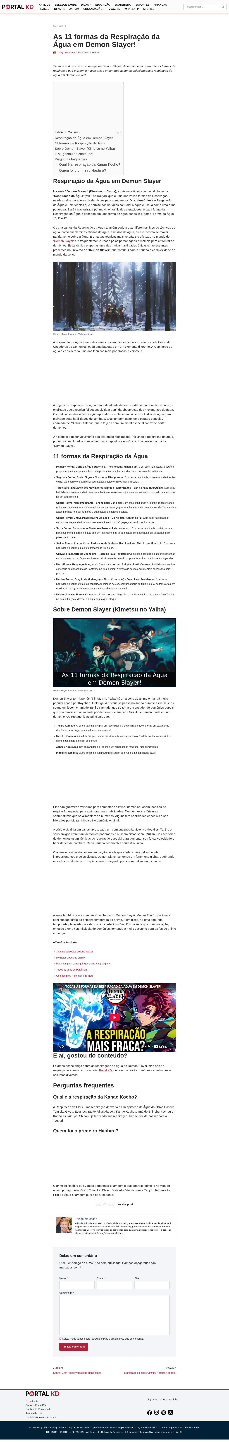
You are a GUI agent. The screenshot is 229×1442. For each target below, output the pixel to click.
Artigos (44, 4)
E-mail (101, 1278)
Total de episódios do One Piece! (74, 951)
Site (136, 1278)
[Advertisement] (87, 107)
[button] (90, 4)
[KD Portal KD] (17, 7)
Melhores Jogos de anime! (70, 957)
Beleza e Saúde (66, 4)
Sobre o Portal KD (36, 1405)
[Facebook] (149, 1414)
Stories (148, 9)
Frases (44, 9)
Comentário (66, 1293)
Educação (102, 4)
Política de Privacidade (38, 1409)
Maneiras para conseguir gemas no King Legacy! (83, 963)
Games (62, 25)
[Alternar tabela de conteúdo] (116, 132)
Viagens (114, 9)
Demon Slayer (63, 241)
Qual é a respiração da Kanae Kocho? (89, 164)
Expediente (32, 1401)
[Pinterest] (163, 1414)
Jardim (74, 9)
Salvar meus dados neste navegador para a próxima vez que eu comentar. (103, 1338)
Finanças (160, 4)
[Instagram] (156, 1414)
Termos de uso (34, 1413)
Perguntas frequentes (71, 159)
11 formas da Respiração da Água (80, 143)
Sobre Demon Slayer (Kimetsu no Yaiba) (85, 148)
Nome (63, 1278)
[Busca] (223, 7)
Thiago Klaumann (66, 52)
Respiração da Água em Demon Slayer (84, 138)
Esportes (142, 4)
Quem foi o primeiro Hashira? (82, 170)
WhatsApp (131, 9)
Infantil (59, 9)
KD (54, 25)
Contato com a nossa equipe (41, 1417)
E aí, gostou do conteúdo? (74, 154)
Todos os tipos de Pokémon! (71, 969)
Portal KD (105, 1070)
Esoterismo (122, 4)
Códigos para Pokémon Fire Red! (74, 975)
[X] (170, 1414)
